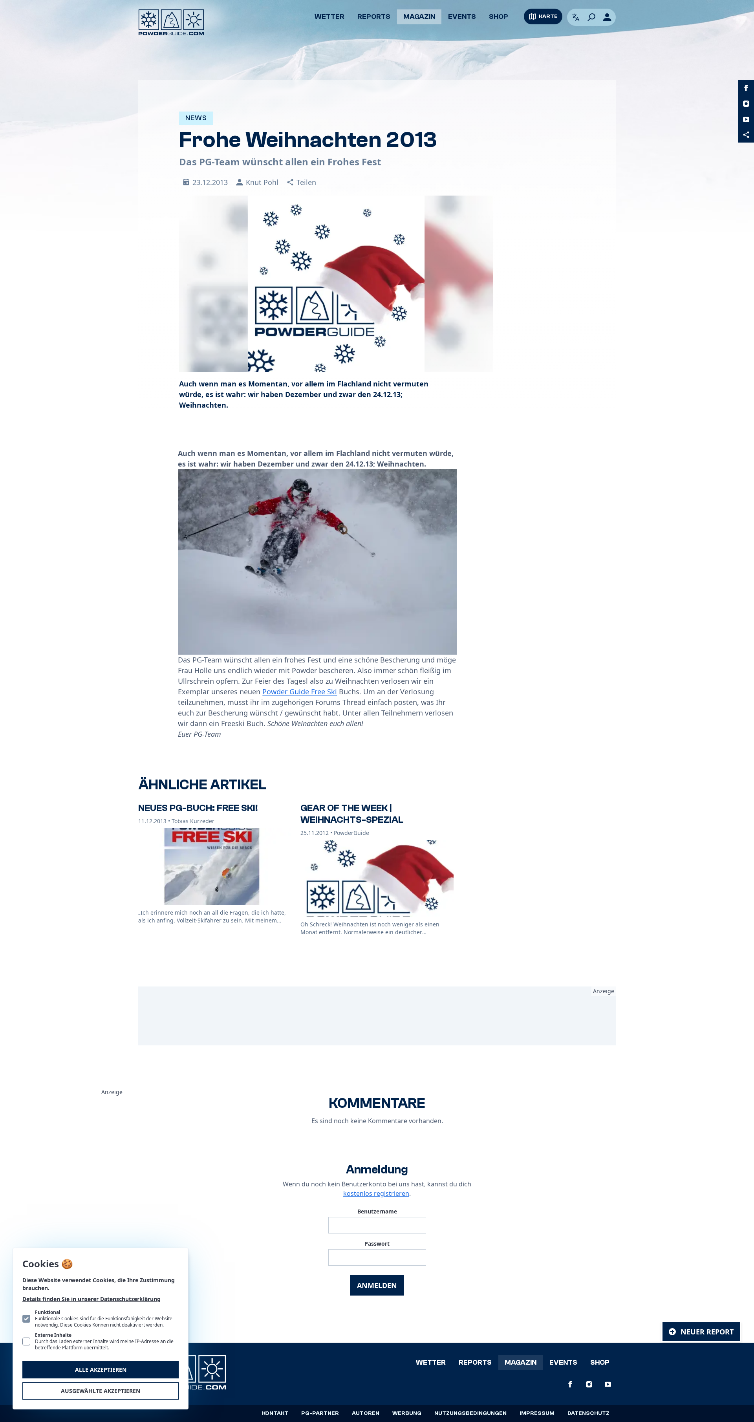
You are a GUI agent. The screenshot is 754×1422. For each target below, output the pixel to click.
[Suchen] (591, 17)
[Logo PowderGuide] (171, 22)
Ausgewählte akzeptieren (100, 1391)
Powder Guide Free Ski (299, 691)
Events (462, 17)
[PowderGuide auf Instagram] (746, 104)
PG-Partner (320, 1413)
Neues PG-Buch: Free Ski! (198, 808)
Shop (498, 17)
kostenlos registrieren (376, 1193)
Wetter (329, 17)
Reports (373, 17)
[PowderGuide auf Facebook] (746, 88)
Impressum (537, 1413)
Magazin (419, 17)
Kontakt (275, 1413)
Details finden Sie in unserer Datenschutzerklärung (91, 1299)
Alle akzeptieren (100, 1369)
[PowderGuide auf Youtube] (746, 119)
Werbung (406, 1413)
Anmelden (377, 1285)
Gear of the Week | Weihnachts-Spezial (352, 814)
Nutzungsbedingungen (470, 1413)
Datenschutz (588, 1413)
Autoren (365, 1413)
